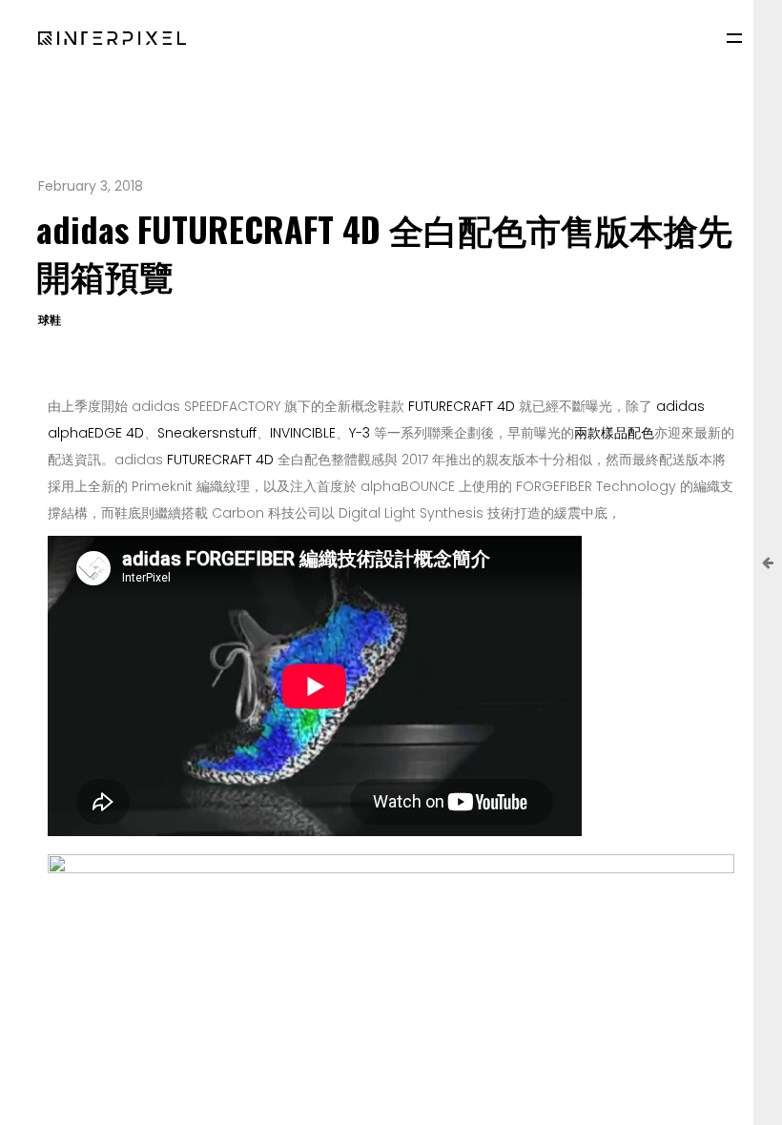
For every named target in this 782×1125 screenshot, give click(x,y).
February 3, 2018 (90, 185)
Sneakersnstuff (207, 432)
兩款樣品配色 (614, 432)
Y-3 (359, 432)
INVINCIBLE (303, 432)
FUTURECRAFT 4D (461, 406)
